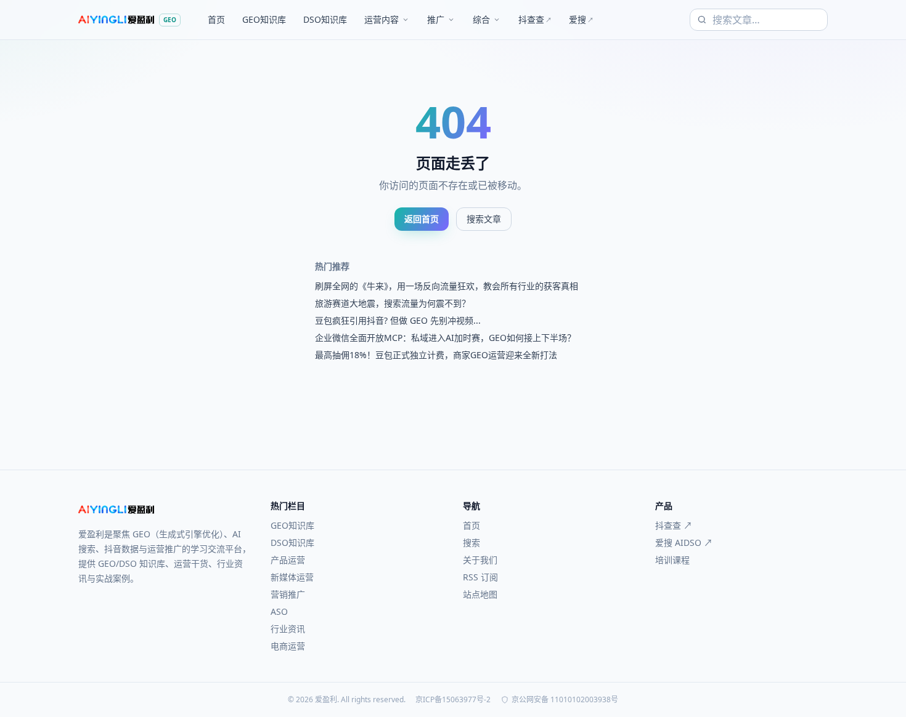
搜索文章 (484, 219)
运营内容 (381, 19)
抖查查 (535, 19)
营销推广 (288, 594)
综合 (481, 19)
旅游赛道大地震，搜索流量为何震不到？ (392, 303)
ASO (279, 611)
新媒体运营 (292, 577)
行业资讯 (288, 629)
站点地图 (480, 594)
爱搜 (581, 19)
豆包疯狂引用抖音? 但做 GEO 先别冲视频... (398, 320)
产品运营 (288, 560)
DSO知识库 (325, 19)
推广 (435, 19)
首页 (216, 19)
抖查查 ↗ (673, 525)
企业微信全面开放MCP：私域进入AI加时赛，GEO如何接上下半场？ (445, 337)
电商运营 (288, 646)
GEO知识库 (264, 19)
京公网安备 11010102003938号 (565, 700)
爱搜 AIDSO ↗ (683, 542)
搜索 (471, 542)
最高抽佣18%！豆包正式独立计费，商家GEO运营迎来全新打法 (436, 355)
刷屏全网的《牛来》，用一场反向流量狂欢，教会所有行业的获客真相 (446, 286)
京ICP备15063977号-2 (453, 700)
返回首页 (421, 219)
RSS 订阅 (480, 577)
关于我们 (480, 560)
